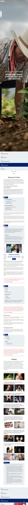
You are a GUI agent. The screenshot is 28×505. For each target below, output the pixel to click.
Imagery (14, 173)
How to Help (3, 168)
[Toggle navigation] (27, 1)
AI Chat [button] (16, 503)
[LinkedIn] (1, 15)
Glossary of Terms (14, 171)
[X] (1, 13)
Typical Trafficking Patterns (5, 161)
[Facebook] (1, 12)
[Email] (1, 16)
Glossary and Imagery (4, 165)
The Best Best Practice (4, 153)
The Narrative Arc (4, 157)
